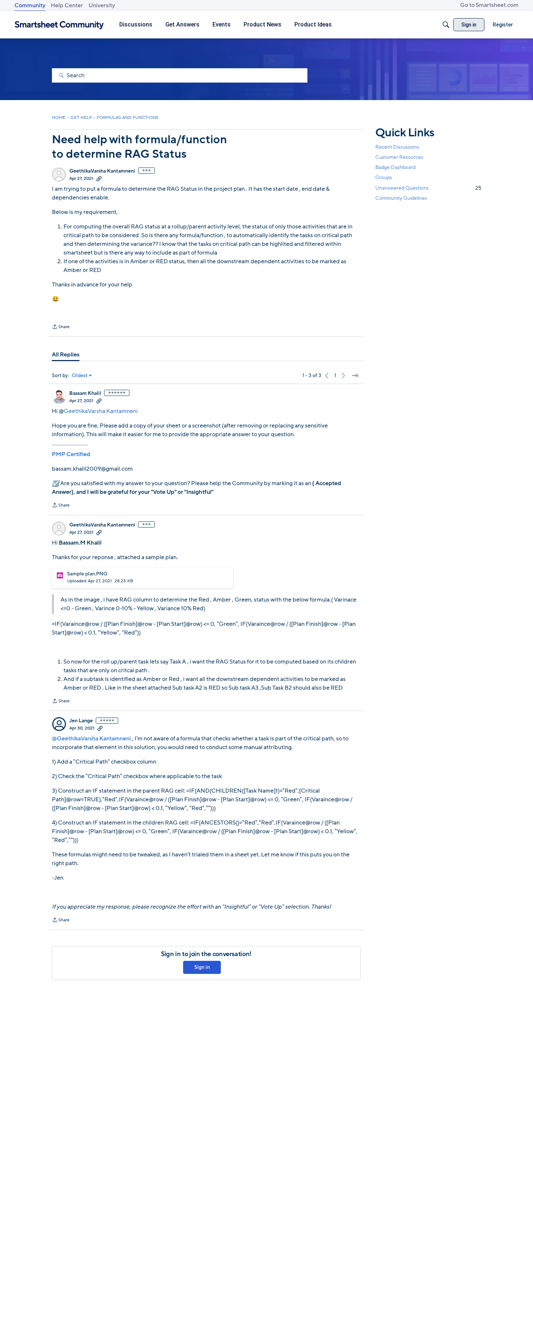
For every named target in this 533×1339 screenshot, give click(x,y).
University (101, 5)
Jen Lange (81, 721)
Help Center (67, 5)
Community (30, 5)
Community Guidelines (401, 198)
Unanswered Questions (428, 188)
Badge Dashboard (395, 167)
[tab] (65, 354)
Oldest (80, 375)
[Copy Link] (99, 178)
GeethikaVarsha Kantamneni (102, 171)
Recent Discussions (397, 147)
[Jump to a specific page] (355, 375)
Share (61, 327)
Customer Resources (399, 157)
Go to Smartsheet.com (489, 5)
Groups (383, 177)
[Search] (446, 24)
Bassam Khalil (85, 393)
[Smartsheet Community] (59, 25)
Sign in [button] (202, 967)
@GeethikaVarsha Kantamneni (91, 739)
